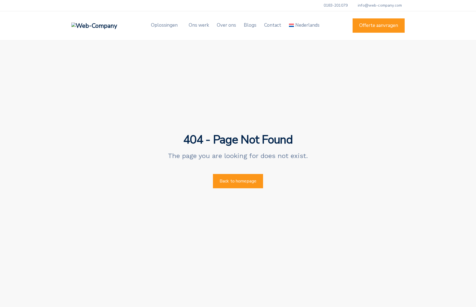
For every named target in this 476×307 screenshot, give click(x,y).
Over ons (226, 25)
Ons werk (199, 25)
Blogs (250, 25)
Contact (272, 25)
